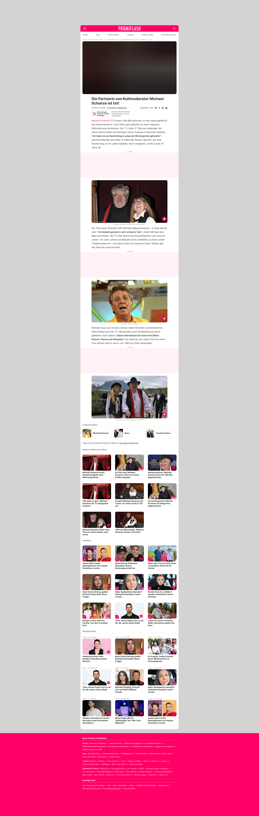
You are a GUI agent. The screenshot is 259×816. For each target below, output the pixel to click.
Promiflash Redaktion (117, 108)
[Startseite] (129, 28)
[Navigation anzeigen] (85, 28)
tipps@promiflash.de (128, 443)
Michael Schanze (100, 120)
